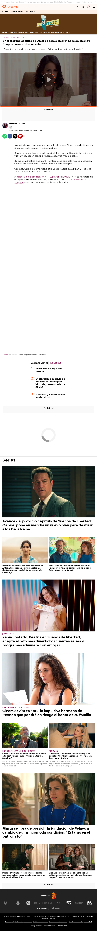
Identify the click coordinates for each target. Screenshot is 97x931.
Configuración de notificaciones (42, 926)
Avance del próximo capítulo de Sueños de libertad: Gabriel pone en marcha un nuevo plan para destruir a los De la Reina (47, 525)
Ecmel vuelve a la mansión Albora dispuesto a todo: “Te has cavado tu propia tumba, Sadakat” (24, 756)
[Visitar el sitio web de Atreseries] (59, 903)
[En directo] (77, 7)
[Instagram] (10, 127)
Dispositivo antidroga (27, 2)
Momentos (23, 33)
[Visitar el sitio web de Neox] (28, 903)
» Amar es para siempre (27, 354)
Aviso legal (9, 922)
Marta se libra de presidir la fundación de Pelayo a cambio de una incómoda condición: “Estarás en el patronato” (46, 832)
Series (5, 12)
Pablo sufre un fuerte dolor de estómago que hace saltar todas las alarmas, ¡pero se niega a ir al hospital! (23, 875)
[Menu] (94, 7)
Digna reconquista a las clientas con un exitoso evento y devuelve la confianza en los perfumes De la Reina (70, 875)
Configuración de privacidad (80, 922)
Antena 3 (6, 354)
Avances (12, 33)
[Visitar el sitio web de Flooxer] (56, 908)
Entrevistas (65, 33)
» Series (13, 354)
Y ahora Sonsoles (11, 2)
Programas (17, 12)
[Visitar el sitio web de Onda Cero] (69, 903)
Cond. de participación (58, 922)
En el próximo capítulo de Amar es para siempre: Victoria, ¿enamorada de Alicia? (50, 383)
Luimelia (55, 33)
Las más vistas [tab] (39, 362)
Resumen (53, 751)
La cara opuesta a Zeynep (16, 707)
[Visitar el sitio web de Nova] (38, 903)
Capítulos (33, 33)
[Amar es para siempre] (48, 29)
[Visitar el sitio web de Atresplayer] (43, 908)
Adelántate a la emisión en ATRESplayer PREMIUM (43, 177)
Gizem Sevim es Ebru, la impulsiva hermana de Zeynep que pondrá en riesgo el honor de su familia (46, 713)
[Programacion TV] (83, 7)
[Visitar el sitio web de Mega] (48, 903)
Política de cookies (40, 922)
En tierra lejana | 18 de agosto (18, 751)
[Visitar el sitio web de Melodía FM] (89, 903)
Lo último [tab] (55, 362)
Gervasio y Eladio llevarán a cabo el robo (50, 396)
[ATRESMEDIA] (48, 895)
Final (4, 33)
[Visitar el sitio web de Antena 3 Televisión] (8, 903)
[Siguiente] (95, 2)
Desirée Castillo (17, 124)
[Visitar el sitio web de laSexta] (18, 903)
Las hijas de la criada (45, 2)
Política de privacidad (23, 922)
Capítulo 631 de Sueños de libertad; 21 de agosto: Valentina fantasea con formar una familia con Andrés (70, 756)
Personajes (45, 33)
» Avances (42, 354)
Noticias (30, 12)
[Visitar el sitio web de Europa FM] (79, 903)
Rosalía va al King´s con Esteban (48, 370)
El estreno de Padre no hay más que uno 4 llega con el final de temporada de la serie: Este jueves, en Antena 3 (70, 568)
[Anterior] (2, 2)
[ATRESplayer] (88, 7)
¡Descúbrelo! (8, 634)
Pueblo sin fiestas (74, 2)
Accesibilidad (61, 926)
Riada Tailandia (60, 2)
